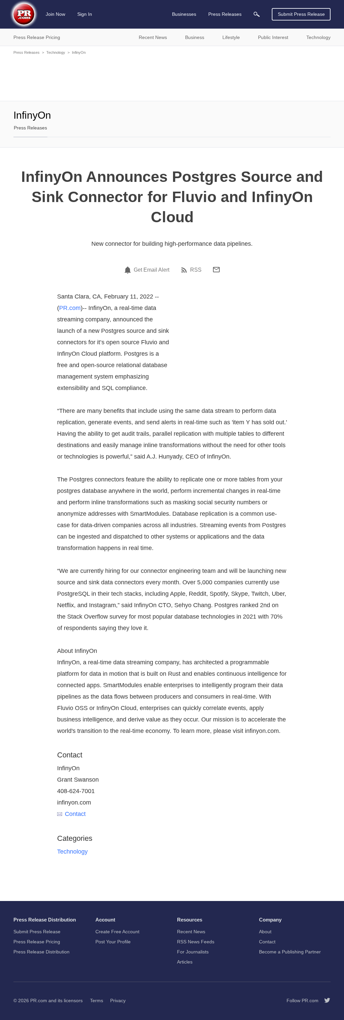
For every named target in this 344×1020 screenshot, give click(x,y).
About (265, 931)
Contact (75, 814)
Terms (96, 1000)
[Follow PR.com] (324, 1000)
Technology (55, 52)
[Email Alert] (129, 270)
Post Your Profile (113, 941)
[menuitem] (257, 14)
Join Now (55, 14)
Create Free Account (117, 931)
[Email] (216, 270)
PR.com (70, 308)
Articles (184, 962)
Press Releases (26, 52)
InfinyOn (79, 52)
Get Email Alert (151, 270)
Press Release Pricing (36, 941)
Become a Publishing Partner (290, 951)
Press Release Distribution (41, 951)
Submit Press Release (301, 14)
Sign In (84, 14)
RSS (196, 270)
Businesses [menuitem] (184, 14)
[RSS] (185, 270)
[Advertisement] (172, 77)
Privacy (118, 1000)
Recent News (191, 931)
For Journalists (193, 951)
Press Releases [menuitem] (225, 14)
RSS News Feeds (195, 941)
